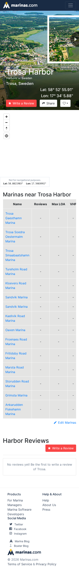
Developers (15, 514)
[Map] (39, 148)
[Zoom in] (6, 117)
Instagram (20, 533)
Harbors (11, 78)
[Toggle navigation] (70, 5)
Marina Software (19, 509)
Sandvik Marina (16, 297)
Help (45, 500)
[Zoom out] (6, 122)
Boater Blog (21, 545)
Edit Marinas (67, 422)
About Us (49, 505)
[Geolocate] (6, 136)
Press (46, 509)
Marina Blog (22, 541)
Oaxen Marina (15, 330)
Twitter (18, 524)
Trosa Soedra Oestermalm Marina (15, 236)
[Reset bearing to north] (6, 128)
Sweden (27, 78)
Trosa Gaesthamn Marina (13, 218)
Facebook (20, 529)
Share (50, 103)
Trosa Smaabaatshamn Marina (17, 255)
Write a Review (23, 103)
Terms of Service (19, 564)
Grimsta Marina (16, 395)
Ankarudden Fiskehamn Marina (14, 409)
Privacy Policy (46, 564)
